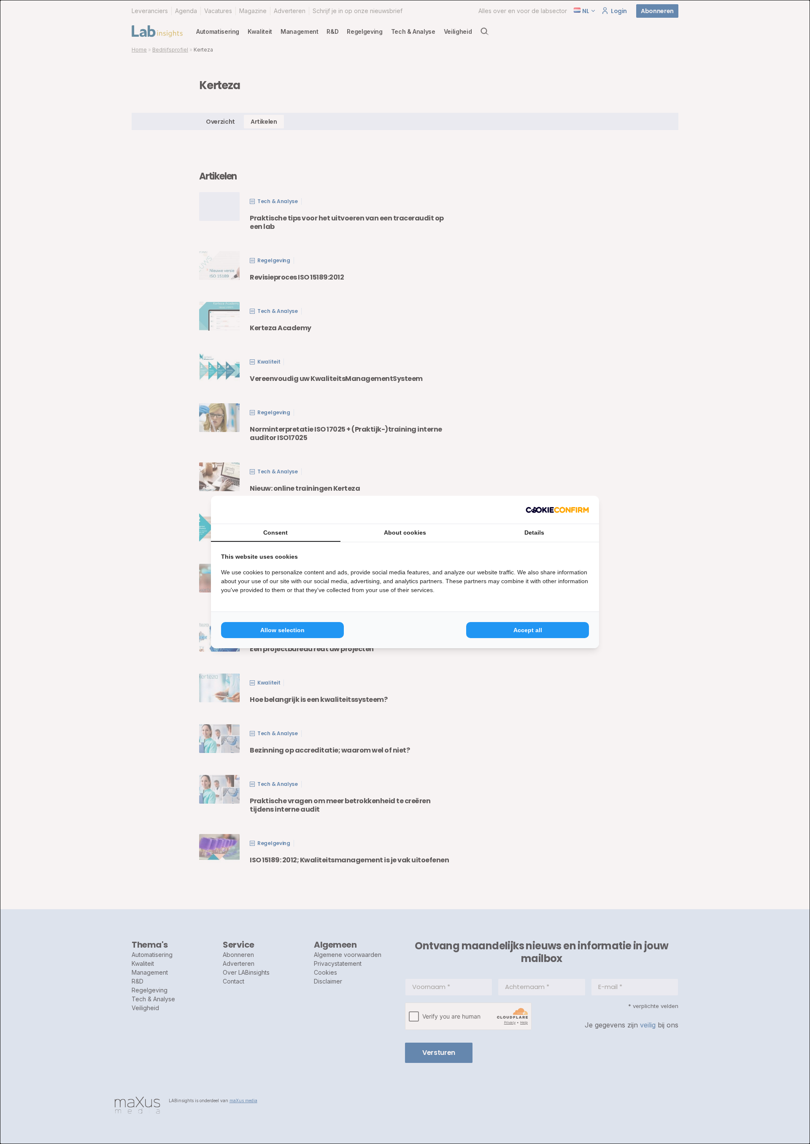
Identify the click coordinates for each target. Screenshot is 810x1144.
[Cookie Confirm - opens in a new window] (557, 510)
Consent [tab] (275, 532)
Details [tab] (534, 532)
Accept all (527, 630)
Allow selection (282, 630)
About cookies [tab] (405, 532)
